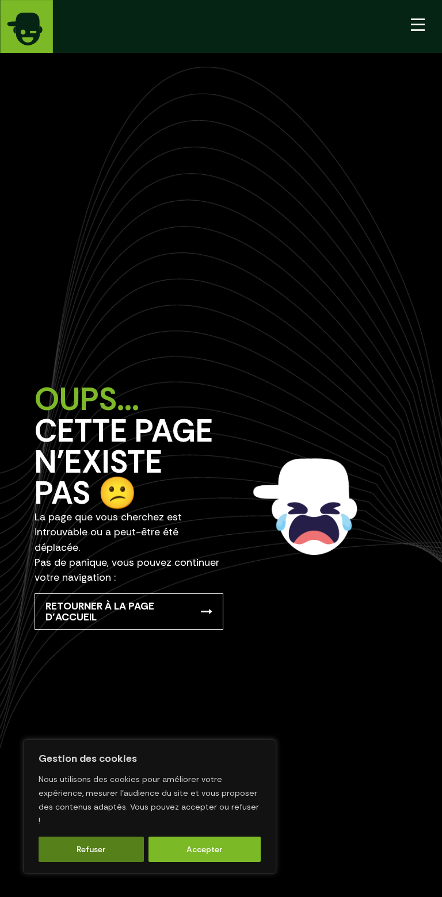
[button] (417, 26)
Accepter (204, 849)
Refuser (91, 849)
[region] (149, 806)
